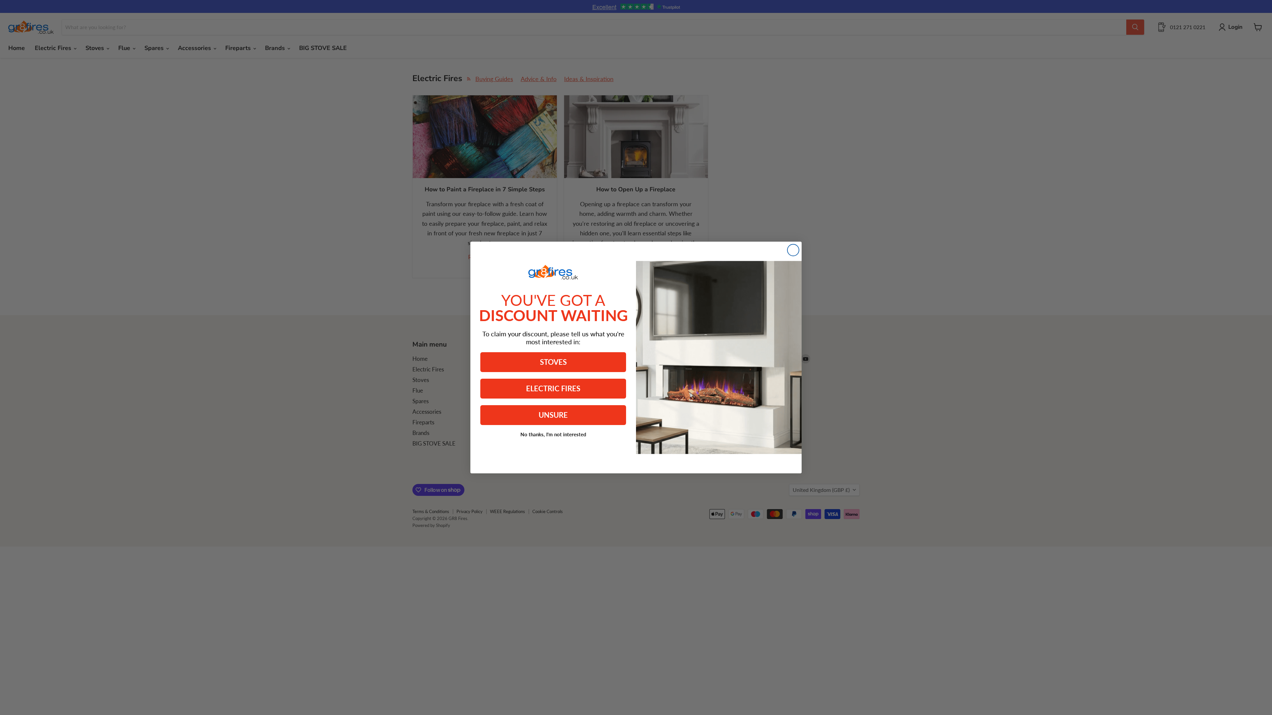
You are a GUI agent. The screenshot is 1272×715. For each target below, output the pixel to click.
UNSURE (553, 414)
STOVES (553, 362)
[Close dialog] (793, 250)
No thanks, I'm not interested (553, 434)
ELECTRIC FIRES (553, 388)
